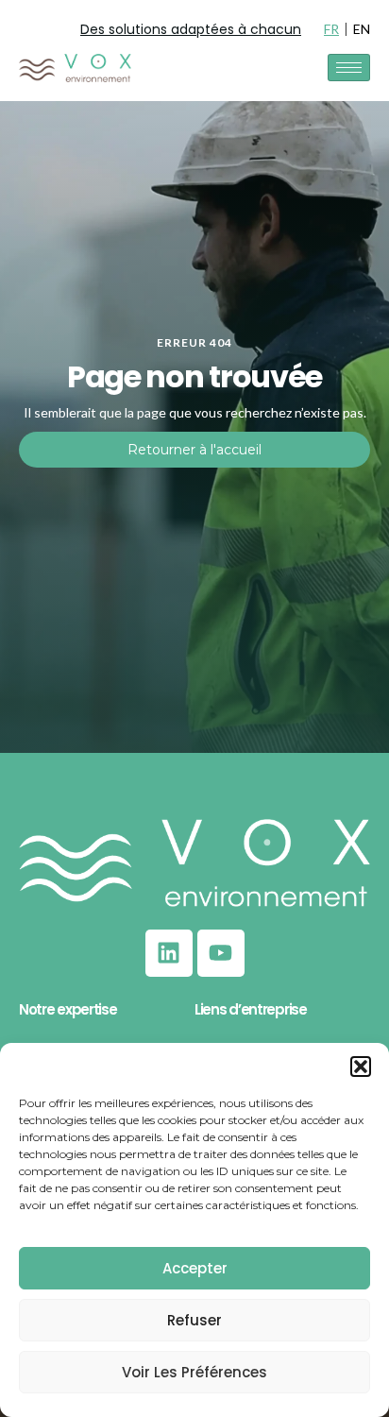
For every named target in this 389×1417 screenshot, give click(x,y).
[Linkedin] (169, 953)
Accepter (195, 1268)
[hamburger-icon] (349, 67)
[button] (360, 1066)
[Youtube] (221, 953)
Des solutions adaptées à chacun (190, 29)
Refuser (194, 1320)
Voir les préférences (194, 1372)
